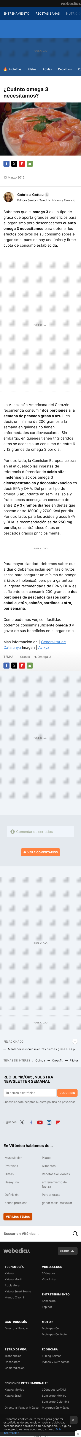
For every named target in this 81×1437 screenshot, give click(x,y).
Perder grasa (51, 1194)
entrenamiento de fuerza (54, 1184)
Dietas (9, 1174)
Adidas (47, 69)
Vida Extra (49, 1279)
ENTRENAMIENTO (16, 13)
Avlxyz (43, 647)
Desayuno (12, 1182)
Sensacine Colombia (55, 1401)
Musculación (13, 1157)
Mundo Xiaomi (14, 1297)
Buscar (75, 1233)
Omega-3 (44, 656)
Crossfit (58, 1060)
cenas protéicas (16, 1203)
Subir (64, 1251)
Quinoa (40, 1060)
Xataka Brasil (13, 1395)
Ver (42, 852)
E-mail (30, 164)
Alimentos (49, 1166)
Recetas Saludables (56, 1174)
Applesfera (12, 1285)
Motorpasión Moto (54, 1334)
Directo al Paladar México (22, 1407)
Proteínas (15, 69)
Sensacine (49, 1301)
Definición (12, 1194)
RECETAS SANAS (48, 13)
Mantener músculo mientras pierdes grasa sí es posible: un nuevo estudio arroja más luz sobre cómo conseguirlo (43, 1049)
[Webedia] (71, 3)
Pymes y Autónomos (56, 1362)
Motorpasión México (56, 1407)
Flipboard (22, 164)
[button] (32, 194)
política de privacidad (61, 1102)
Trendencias (13, 1356)
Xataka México (14, 1389)
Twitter (14, 164)
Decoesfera (12, 1362)
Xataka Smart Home (18, 1291)
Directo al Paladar (16, 1328)
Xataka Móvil (13, 1279)
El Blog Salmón (52, 1356)
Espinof (47, 1307)
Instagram (49, 1121)
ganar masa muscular (57, 1203)
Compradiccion (15, 1368)
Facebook (6, 164)
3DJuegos (49, 1273)
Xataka (9, 1273)
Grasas (25, 656)
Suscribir (67, 1093)
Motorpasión (50, 1328)
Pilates (32, 69)
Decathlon (65, 69)
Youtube (40, 1121)
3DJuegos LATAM (54, 1389)
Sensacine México (54, 1395)
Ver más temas (18, 1216)
